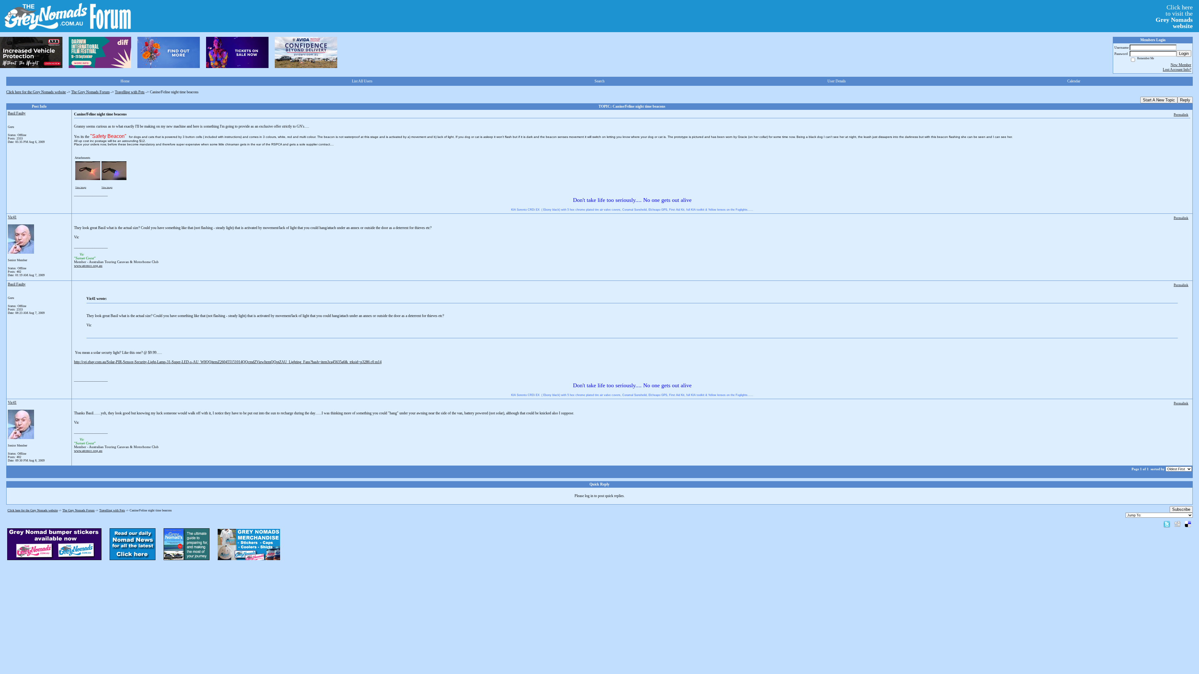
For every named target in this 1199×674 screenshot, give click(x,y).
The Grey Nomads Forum (90, 92)
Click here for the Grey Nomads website (36, 92)
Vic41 (12, 217)
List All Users (362, 81)
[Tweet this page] (1167, 524)
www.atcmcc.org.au (88, 265)
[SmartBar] (31, 52)
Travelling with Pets (130, 92)
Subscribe (1181, 509)
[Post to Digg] (1177, 524)
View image (80, 187)
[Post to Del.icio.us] (1188, 524)
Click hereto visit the (1174, 16)
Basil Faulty (17, 113)
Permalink (1181, 114)
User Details (836, 81)
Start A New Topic (1159, 100)
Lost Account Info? (1177, 69)
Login (1184, 53)
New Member (1181, 65)
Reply (1185, 100)
